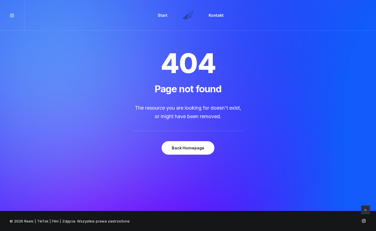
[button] (17, 15)
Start (162, 15)
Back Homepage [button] (188, 148)
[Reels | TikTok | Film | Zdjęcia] (188, 15)
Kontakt (216, 15)
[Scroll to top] (365, 209)
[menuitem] (17, 15)
